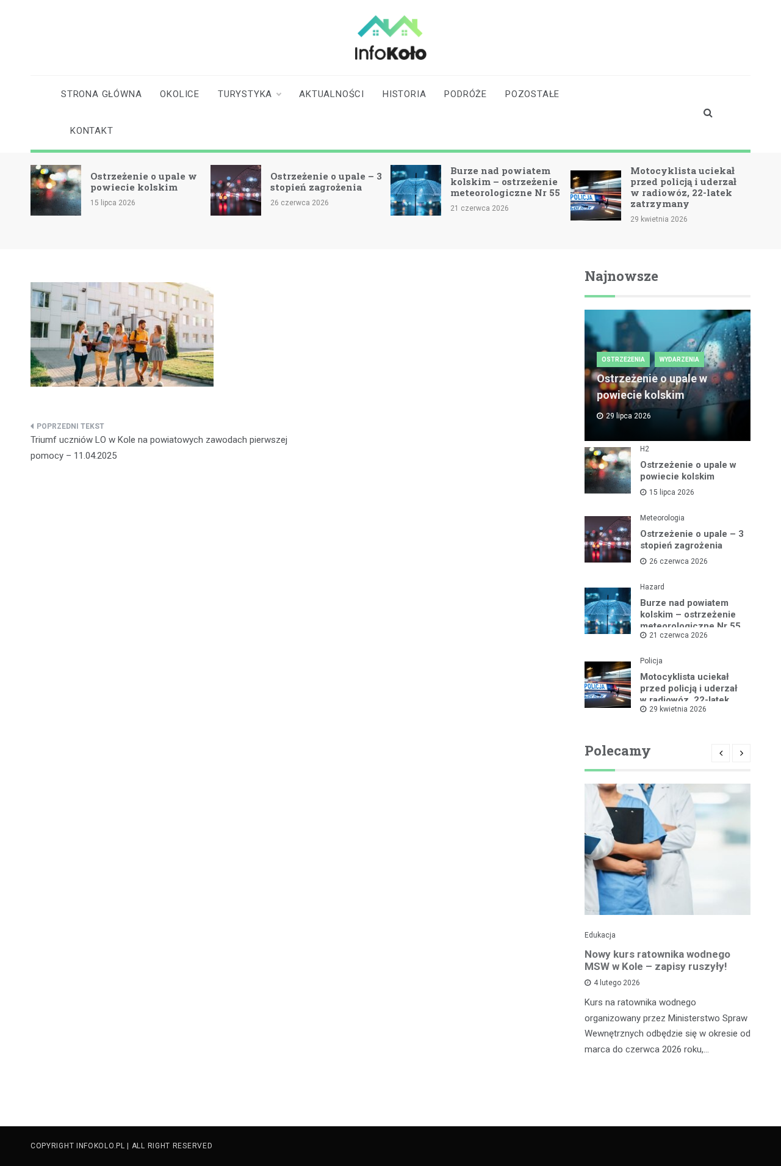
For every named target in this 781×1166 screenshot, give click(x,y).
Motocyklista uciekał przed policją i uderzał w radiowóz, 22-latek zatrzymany (683, 187)
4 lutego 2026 (617, 982)
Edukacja (600, 935)
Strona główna (101, 94)
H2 (644, 449)
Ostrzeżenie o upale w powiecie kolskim (143, 181)
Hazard (652, 587)
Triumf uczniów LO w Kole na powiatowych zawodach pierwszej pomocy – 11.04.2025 (159, 447)
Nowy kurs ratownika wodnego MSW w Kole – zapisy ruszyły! (657, 960)
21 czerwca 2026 (678, 635)
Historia (404, 94)
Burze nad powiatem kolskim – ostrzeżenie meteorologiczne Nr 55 (505, 181)
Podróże (465, 94)
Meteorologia (662, 518)
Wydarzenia (679, 359)
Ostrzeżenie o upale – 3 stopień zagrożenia (326, 181)
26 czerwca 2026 (678, 561)
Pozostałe (532, 94)
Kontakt (91, 130)
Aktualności (331, 94)
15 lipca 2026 (671, 492)
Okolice (180, 94)
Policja (651, 661)
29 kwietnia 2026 (678, 709)
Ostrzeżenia (623, 359)
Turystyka (245, 94)
